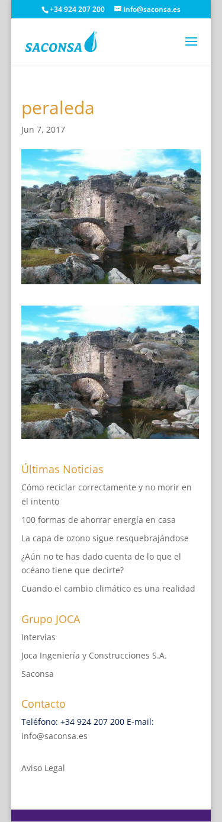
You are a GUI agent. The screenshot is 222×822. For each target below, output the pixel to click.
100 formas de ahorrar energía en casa (98, 519)
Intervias (38, 637)
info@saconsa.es (54, 735)
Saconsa (37, 673)
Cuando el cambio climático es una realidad (108, 588)
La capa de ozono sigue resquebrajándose (105, 538)
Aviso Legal (43, 767)
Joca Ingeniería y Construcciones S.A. (94, 655)
